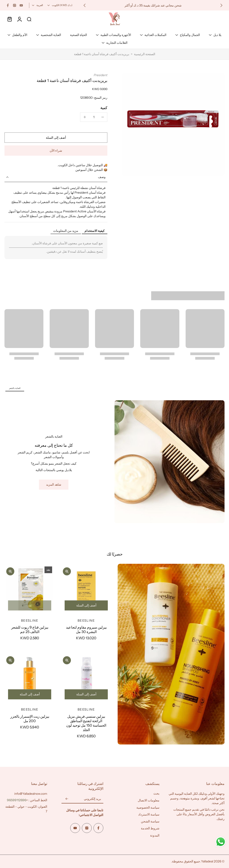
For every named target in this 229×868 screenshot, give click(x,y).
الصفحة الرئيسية (144, 54)
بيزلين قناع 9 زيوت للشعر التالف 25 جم (29, 629)
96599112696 (16, 800)
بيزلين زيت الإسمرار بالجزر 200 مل (29, 718)
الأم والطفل (19, 35)
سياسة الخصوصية (147, 807)
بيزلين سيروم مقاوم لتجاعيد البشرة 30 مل (86, 629)
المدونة (154, 835)
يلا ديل (217, 35)
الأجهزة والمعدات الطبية (115, 35)
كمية (103, 107)
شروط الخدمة (150, 828)
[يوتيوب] (21, 5)
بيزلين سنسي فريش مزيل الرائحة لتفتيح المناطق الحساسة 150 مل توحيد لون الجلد (86, 723)
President (100, 75)
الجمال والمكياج (190, 35)
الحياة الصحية (78, 35)
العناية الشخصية (51, 35)
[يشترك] (66, 799)
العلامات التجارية (116, 43)
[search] (29, 19)
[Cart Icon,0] (9, 19)
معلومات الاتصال (148, 800)
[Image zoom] (173, 124)
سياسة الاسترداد (148, 814)
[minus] (102, 117)
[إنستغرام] (14, 5)
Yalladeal (207, 861)
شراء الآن (56, 151)
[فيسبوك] (7, 5)
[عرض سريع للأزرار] (67, 571)
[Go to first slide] (85, 5)
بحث (156, 793)
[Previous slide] (221, 5)
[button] (55, 137)
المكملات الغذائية (155, 35)
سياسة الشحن (150, 821)
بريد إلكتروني (92, 799)
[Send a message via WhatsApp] (220, 842)
